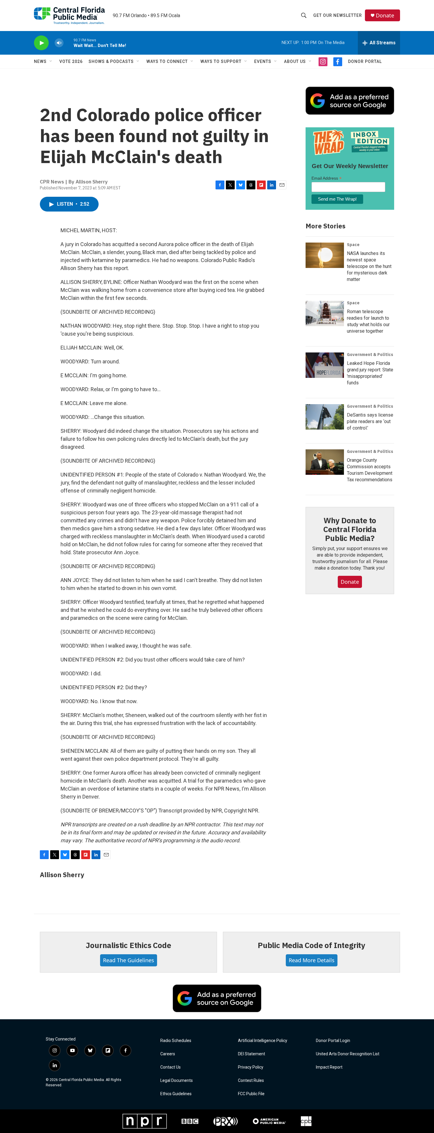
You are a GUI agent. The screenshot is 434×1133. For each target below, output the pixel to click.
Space (353, 244)
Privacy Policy (250, 1067)
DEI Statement (251, 1054)
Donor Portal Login (333, 1040)
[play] (41, 43)
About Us (295, 61)
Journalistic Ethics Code (128, 945)
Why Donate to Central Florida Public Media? (349, 529)
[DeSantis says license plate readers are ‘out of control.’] (325, 417)
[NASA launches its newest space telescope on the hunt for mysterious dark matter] (325, 255)
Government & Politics (370, 354)
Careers (167, 1054)
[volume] (59, 43)
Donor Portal (365, 61)
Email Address (326, 178)
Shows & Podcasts (111, 61)
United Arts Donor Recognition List (347, 1054)
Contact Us (170, 1067)
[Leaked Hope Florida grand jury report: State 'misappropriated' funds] (325, 365)
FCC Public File (251, 1094)
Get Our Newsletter (337, 15)
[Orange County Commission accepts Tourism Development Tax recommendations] (325, 462)
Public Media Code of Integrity (311, 945)
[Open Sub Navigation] (51, 61)
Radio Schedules (175, 1040)
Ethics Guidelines (176, 1094)
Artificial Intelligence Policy (262, 1040)
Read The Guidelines (128, 960)
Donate (385, 15)
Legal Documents (176, 1080)
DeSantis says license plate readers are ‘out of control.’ (370, 421)
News (40, 61)
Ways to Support (221, 61)
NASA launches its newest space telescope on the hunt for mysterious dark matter (369, 266)
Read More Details (312, 960)
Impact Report (329, 1067)
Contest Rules (251, 1080)
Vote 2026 (71, 61)
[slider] (68, 43)
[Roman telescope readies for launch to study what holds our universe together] (325, 313)
